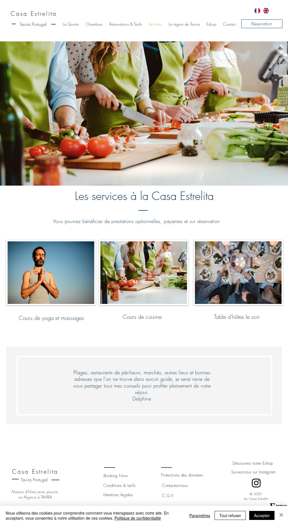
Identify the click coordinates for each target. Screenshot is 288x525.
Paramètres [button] (199, 515)
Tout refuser (230, 515)
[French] (257, 11)
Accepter (262, 515)
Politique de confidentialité (137, 518)
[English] (266, 11)
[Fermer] (281, 515)
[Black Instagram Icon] (256, 483)
